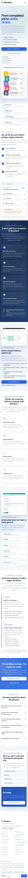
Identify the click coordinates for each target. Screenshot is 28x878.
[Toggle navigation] (25, 2)
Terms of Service (19, 852)
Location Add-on (5, 839)
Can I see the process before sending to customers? (11, 719)
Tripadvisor (17, 872)
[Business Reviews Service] (7, 2)
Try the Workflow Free (14, 382)
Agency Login (4, 852)
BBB (23, 872)
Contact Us (18, 854)
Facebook (9, 872)
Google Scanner (19, 834)
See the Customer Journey (14, 53)
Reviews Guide (19, 839)
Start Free (24, 875)
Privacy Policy (18, 849)
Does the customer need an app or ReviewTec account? (9, 713)
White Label (4, 842)
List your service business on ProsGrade (11, 826)
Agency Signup (5, 854)
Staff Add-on (4, 837)
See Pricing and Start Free (14, 802)
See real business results (7, 385)
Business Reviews (5, 823)
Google (3, 872)
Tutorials (17, 837)
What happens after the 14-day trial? (10, 738)
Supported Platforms (20, 842)
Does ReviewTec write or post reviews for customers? (11, 706)
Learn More (4, 849)
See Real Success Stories (13, 678)
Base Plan (3, 834)
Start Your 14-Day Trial (13, 49)
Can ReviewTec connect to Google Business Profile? (11, 733)
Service (12, 823)
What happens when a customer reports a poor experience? (11, 726)
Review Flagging (19, 845)
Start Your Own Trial (14, 683)
